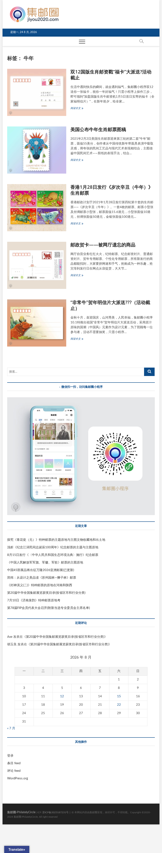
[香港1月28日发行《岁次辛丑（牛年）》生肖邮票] (36, 207)
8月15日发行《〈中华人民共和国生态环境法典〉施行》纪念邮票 (52, 555)
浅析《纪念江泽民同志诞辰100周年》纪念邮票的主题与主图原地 (52, 547)
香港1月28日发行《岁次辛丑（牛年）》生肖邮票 (111, 190)
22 (119, 704)
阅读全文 (77, 109)
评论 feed (13, 770)
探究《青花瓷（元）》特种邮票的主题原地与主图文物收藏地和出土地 (56, 539)
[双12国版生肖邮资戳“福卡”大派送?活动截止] (36, 92)
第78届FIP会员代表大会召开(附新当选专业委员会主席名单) (48, 608)
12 (62, 696)
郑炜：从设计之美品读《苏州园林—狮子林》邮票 (41, 577)
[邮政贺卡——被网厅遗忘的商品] (36, 265)
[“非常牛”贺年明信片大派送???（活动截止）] (36, 323)
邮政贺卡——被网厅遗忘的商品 (102, 244)
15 (119, 696)
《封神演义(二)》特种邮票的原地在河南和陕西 (39, 585)
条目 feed (13, 763)
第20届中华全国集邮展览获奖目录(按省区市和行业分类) (46, 592)
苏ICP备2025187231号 (55, 812)
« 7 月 (11, 728)
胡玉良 (12, 644)
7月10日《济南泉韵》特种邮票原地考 (33, 600)
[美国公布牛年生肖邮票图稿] (36, 150)
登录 (10, 755)
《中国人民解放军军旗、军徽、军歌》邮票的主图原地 (45, 562)
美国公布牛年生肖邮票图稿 (98, 129)
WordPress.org (17, 778)
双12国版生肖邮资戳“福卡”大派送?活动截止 (110, 74)
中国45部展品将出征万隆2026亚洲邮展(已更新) (40, 570)
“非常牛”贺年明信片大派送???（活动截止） (110, 305)
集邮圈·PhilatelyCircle (21, 812)
